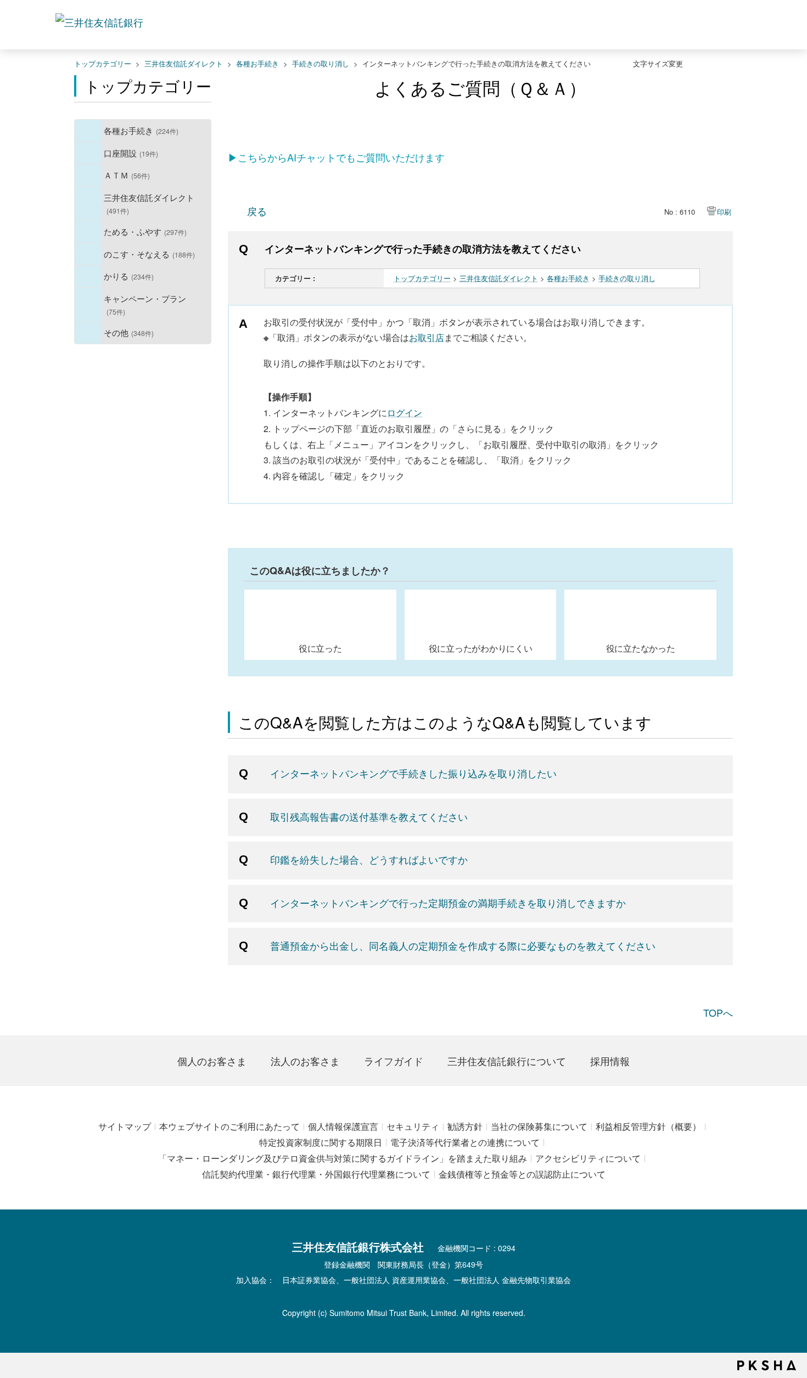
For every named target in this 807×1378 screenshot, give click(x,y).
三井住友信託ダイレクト (183, 63)
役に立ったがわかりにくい (481, 647)
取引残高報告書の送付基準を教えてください (369, 816)
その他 (129, 332)
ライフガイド (393, 1061)
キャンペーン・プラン (145, 304)
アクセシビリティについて (588, 1158)
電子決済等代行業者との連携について (465, 1142)
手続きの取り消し (320, 63)
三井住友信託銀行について (506, 1061)
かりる (129, 276)
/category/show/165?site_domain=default (88, 305)
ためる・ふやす (145, 231)
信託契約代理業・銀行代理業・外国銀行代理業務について (316, 1174)
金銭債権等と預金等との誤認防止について (522, 1174)
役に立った (320, 647)
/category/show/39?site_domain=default (88, 131)
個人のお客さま (211, 1061)
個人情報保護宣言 (343, 1126)
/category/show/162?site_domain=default (88, 204)
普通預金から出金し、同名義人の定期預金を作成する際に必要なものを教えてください (462, 945)
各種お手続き (257, 63)
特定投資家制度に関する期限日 (320, 1142)
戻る (257, 211)
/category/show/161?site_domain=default (88, 153)
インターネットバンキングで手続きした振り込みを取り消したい (413, 773)
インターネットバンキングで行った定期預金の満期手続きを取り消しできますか (448, 902)
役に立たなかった (640, 647)
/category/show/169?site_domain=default (88, 276)
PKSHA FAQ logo (766, 1365)
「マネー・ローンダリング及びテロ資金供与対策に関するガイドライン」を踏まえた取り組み (342, 1158)
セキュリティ (412, 1126)
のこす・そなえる (149, 254)
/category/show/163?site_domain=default (88, 232)
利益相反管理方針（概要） (648, 1126)
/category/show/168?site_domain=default (88, 175)
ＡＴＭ (127, 175)
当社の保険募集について (539, 1126)
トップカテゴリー (102, 63)
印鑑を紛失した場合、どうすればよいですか (369, 859)
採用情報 (610, 1061)
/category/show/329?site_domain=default (88, 254)
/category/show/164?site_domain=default (88, 333)
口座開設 (131, 153)
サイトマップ (124, 1126)
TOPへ (718, 1012)
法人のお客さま (305, 1061)
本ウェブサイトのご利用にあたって (229, 1126)
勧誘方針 (465, 1126)
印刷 (724, 211)
